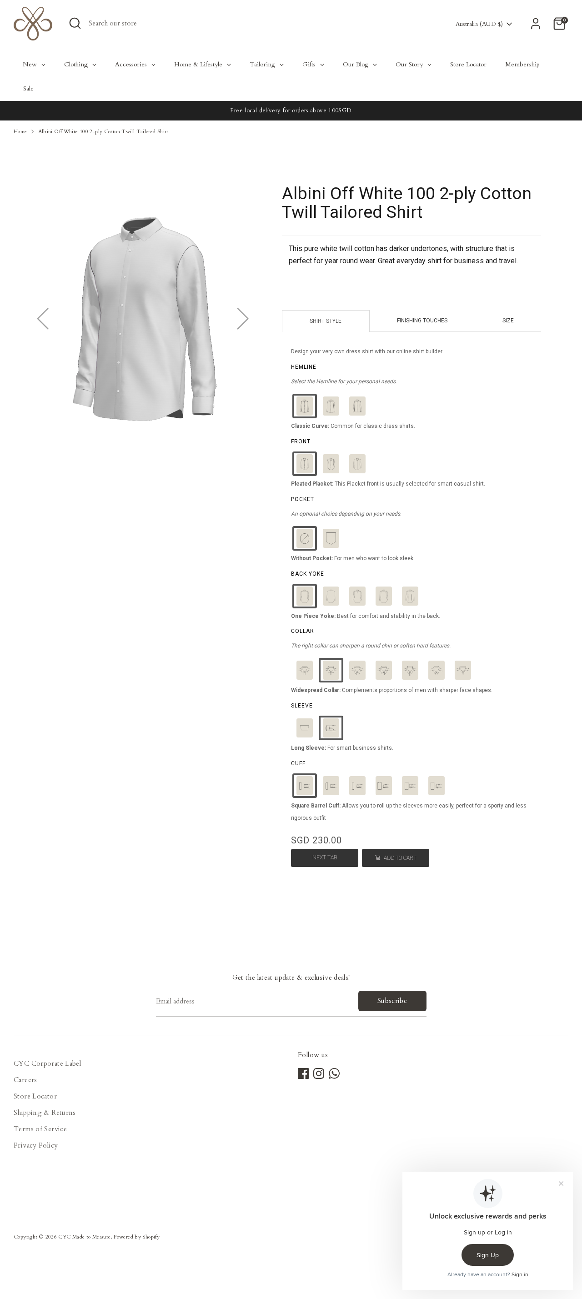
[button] (304, 406)
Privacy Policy (36, 1145)
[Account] (536, 24)
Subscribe (392, 1000)
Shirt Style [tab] (325, 321)
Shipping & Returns (45, 1112)
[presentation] (303, 367)
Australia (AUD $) (479, 24)
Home (20, 131)
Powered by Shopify (137, 1237)
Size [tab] (508, 320)
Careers (25, 1079)
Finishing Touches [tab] (422, 320)
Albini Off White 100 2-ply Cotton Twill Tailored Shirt (103, 131)
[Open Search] (75, 23)
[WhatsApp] (334, 1073)
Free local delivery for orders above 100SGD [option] (290, 110)
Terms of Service (40, 1128)
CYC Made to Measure (84, 1237)
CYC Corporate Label (47, 1063)
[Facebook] (303, 1073)
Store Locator (35, 1096)
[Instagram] (318, 1073)
